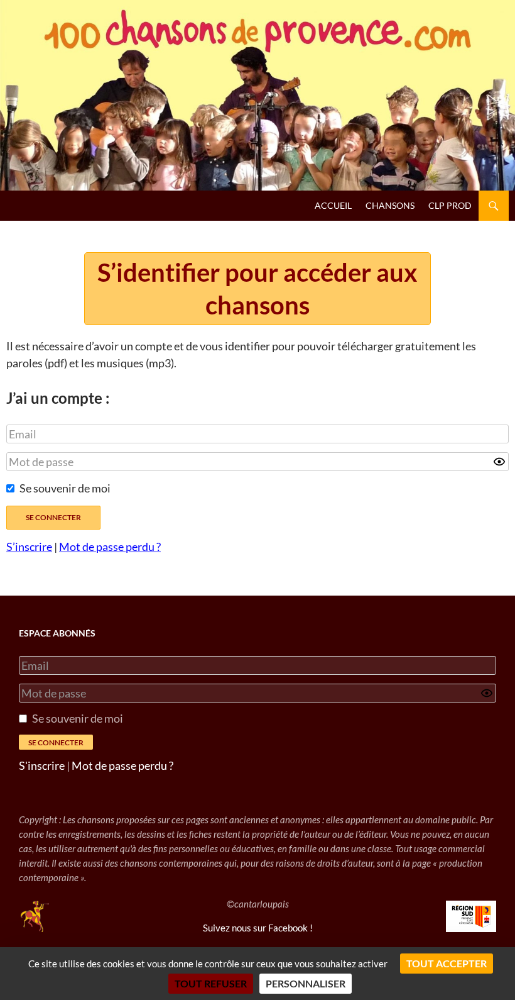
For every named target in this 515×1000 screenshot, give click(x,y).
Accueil (333, 205)
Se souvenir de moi (65, 488)
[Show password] (499, 462)
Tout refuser (211, 983)
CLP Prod (450, 205)
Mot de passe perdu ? (110, 546)
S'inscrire (42, 765)
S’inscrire (29, 546)
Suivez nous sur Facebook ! (258, 927)
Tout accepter (446, 963)
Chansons (390, 205)
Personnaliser (305, 983)
